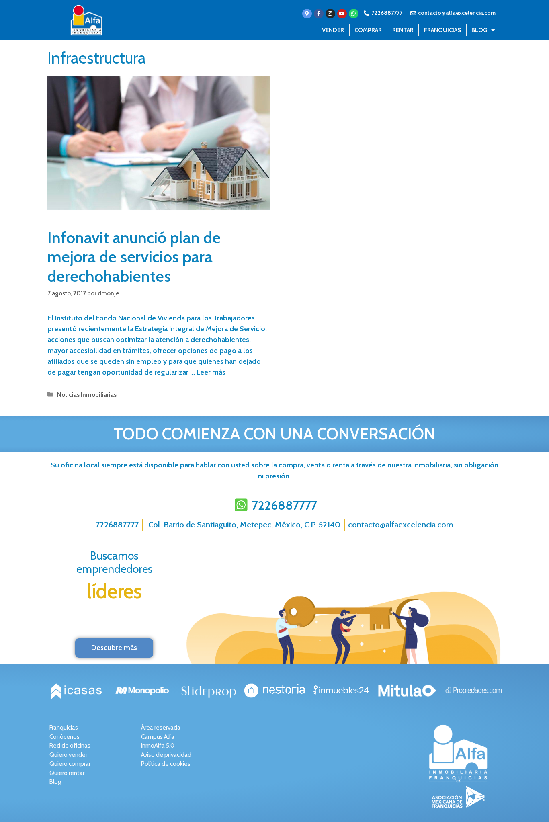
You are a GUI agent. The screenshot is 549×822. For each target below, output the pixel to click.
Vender (333, 30)
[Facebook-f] (319, 13)
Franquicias (442, 30)
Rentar (403, 30)
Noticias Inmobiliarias (87, 394)
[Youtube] (342, 13)
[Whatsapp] (353, 13)
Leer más (211, 372)
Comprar (368, 30)
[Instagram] (330, 13)
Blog (479, 30)
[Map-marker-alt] (307, 13)
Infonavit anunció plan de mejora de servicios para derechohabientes (134, 257)
